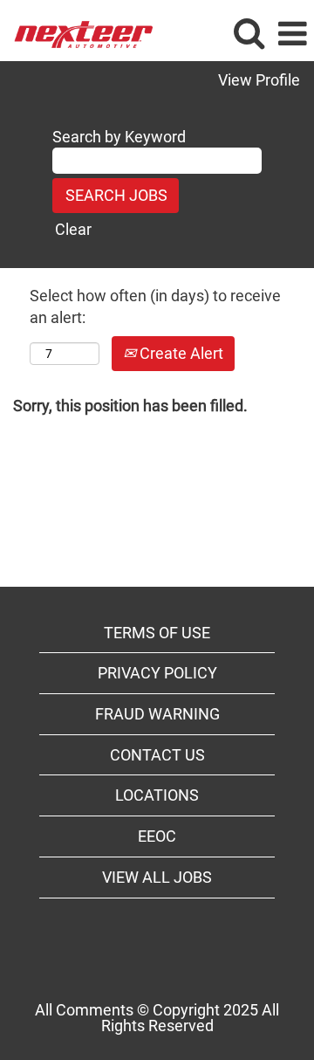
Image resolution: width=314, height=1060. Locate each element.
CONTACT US (157, 755)
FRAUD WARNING (157, 714)
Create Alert (179, 353)
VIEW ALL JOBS (157, 877)
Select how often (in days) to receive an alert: (155, 306)
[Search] (248, 34)
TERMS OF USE (157, 632)
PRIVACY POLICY (157, 673)
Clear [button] (73, 229)
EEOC (157, 836)
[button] (292, 35)
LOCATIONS (157, 795)
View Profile (259, 80)
